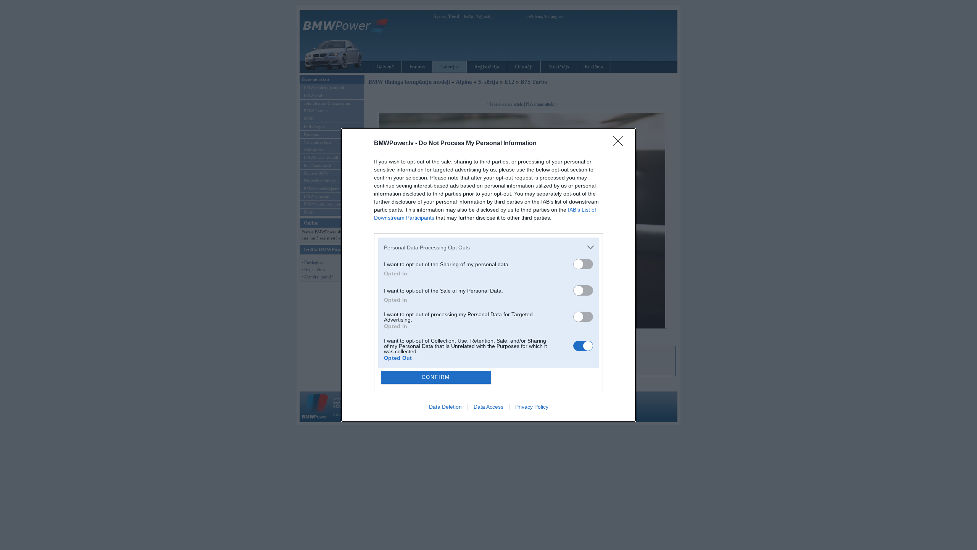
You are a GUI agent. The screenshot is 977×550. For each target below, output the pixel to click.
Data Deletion (445, 407)
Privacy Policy (531, 407)
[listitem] (488, 247)
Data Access (488, 407)
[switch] (583, 264)
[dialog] (488, 275)
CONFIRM (436, 377)
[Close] (620, 143)
